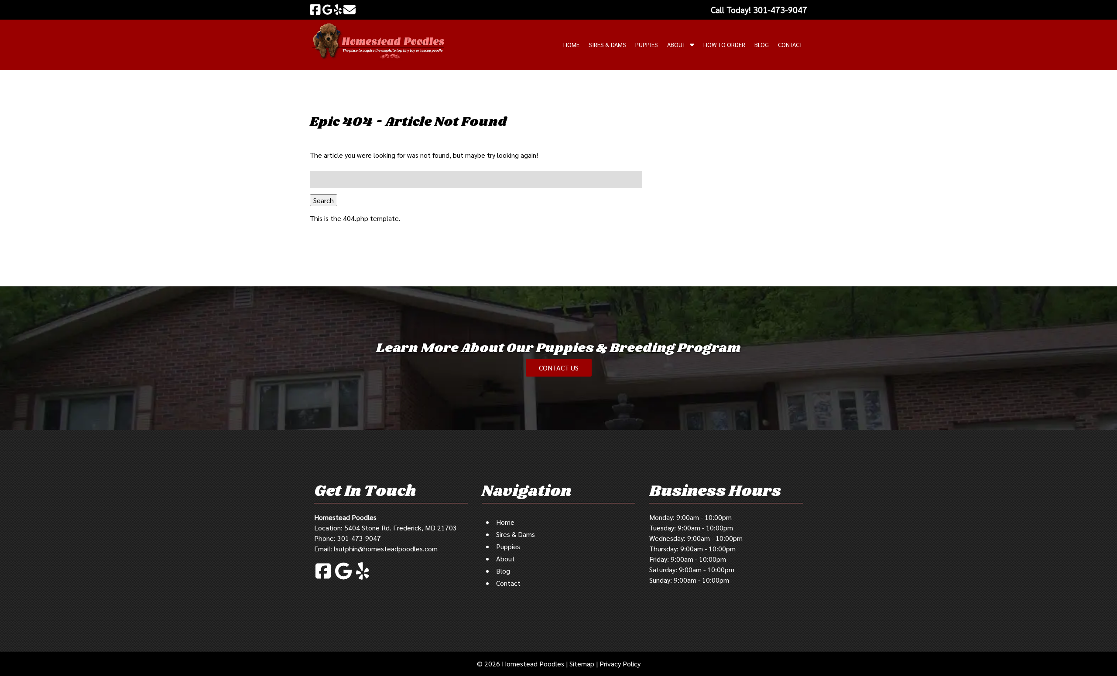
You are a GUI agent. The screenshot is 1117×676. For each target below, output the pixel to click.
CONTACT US (559, 367)
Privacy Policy (620, 663)
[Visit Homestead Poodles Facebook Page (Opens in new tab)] (315, 9)
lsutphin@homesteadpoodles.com (386, 548)
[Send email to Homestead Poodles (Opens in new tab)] (349, 9)
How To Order (724, 44)
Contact (790, 44)
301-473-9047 (359, 538)
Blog (761, 44)
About (676, 44)
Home (571, 44)
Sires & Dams (607, 44)
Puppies (646, 44)
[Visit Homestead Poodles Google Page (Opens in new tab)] (327, 9)
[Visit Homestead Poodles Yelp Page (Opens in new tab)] (338, 9)
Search (323, 200)
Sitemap (581, 663)
